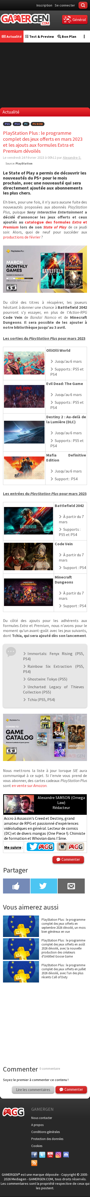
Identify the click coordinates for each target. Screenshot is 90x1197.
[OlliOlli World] (24, 373)
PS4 (17, 124)
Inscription (44, 5)
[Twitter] (42, 1155)
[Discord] (66, 1155)
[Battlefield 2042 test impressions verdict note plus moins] (28, 533)
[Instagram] (58, 1155)
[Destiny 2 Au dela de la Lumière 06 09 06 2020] (24, 442)
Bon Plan (68, 36)
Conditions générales (45, 1132)
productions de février (21, 237)
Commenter (71, 859)
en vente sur (29, 785)
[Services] (34, 1163)
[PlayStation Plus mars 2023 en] (45, 291)
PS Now (37, 124)
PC (26, 124)
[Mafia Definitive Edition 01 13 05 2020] (24, 477)
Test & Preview (41, 36)
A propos (37, 1125)
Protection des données (47, 1139)
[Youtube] (50, 1155)
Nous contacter (41, 1118)
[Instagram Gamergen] (71, 849)
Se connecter (65, 5)
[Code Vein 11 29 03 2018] (28, 568)
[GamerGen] (25, 19)
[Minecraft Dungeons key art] (28, 604)
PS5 (7, 124)
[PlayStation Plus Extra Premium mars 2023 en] (45, 759)
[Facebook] (34, 1155)
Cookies (36, 1146)
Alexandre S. (72, 157)
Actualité (14, 36)
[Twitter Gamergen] (41, 849)
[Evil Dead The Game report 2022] (24, 406)
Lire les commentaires (33, 1089)
